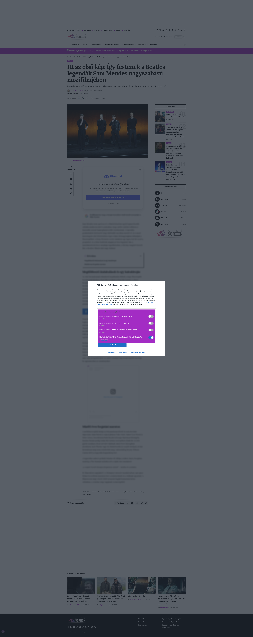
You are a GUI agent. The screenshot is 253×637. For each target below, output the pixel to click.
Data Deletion (112, 352)
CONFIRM (112, 345)
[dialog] (126, 318)
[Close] (161, 285)
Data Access (123, 352)
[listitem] (126, 312)
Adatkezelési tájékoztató (137, 352)
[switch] (151, 316)
